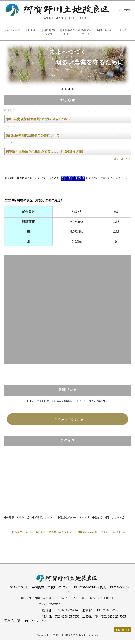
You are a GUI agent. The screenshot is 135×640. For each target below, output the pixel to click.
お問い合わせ (104, 30)
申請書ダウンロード (86, 32)
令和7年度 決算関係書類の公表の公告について (38, 119)
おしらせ (30, 30)
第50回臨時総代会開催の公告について (33, 135)
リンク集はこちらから (67, 419)
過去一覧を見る (122, 158)
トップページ (12, 30)
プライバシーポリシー (113, 532)
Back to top (122, 629)
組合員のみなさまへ (67, 32)
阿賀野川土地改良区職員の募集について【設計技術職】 (45, 151)
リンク (123, 30)
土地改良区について (49, 32)
